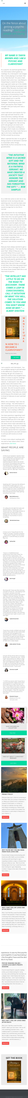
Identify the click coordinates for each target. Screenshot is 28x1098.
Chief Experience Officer (15, 498)
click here (13, 443)
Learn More (14, 763)
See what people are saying (14, 31)
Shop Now (14, 733)
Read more (5, 817)
